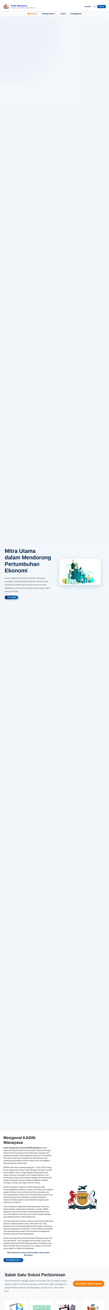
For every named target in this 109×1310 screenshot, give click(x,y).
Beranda (33, 14)
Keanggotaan (76, 14)
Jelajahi (11, 597)
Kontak (88, 6)
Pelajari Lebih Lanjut (89, 1284)
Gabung (101, 6)
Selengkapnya (13, 1260)
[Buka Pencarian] (95, 6)
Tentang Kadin (48, 14)
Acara (63, 14)
